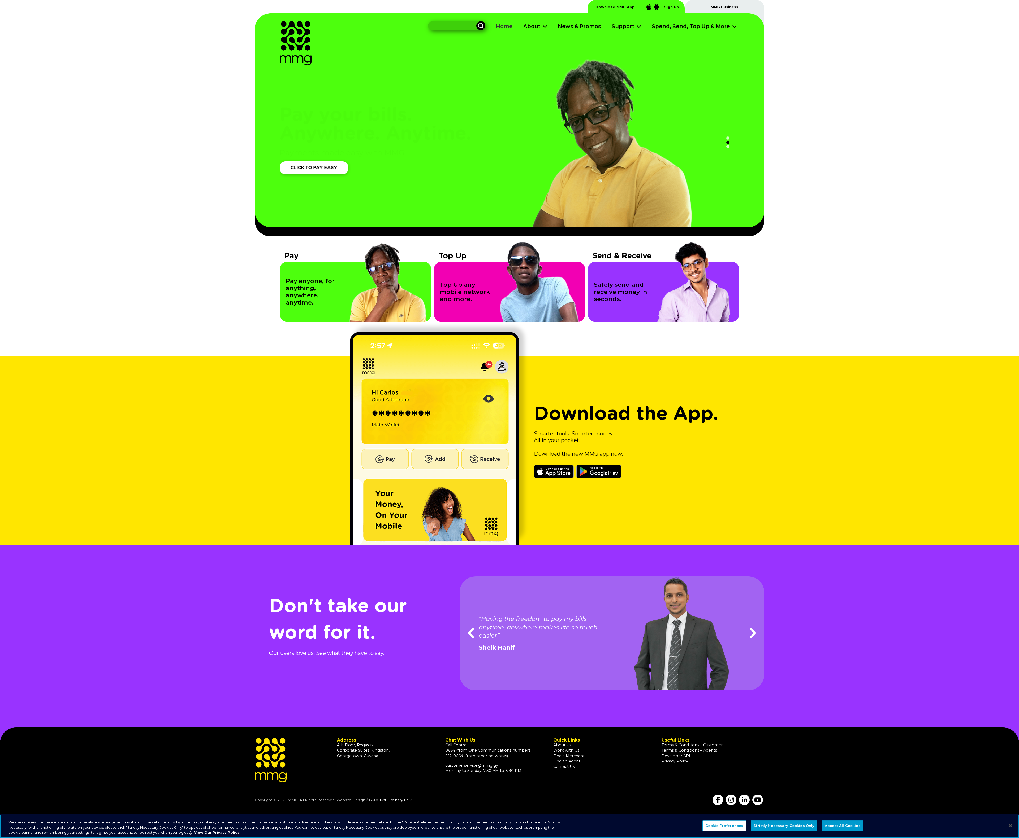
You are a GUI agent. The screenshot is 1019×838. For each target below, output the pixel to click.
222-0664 (454, 755)
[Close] (1010, 826)
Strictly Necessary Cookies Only (784, 825)
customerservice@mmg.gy (471, 765)
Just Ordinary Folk (395, 800)
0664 (450, 750)
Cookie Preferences (724, 825)
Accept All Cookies (842, 825)
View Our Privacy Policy (216, 832)
